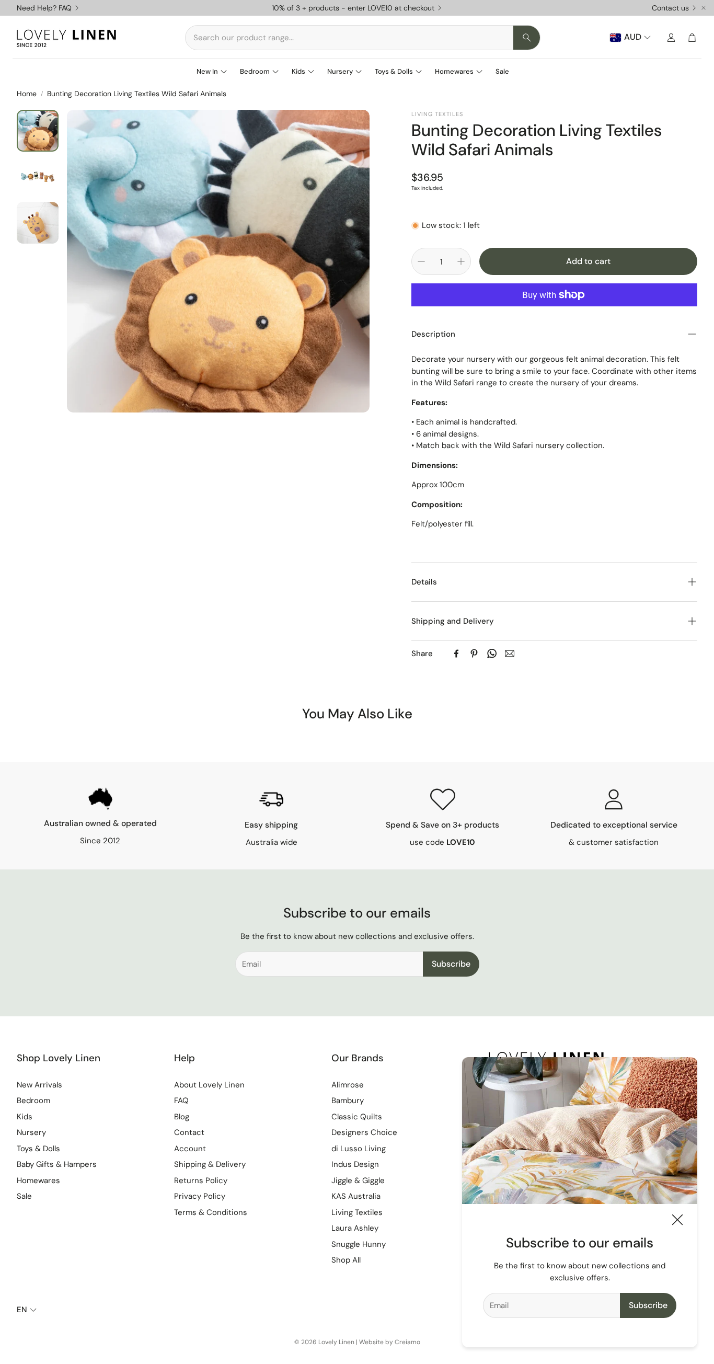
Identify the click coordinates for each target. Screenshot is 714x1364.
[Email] (509, 653)
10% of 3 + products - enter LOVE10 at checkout (353, 8)
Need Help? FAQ (44, 8)
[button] (363, 38)
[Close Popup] (677, 1221)
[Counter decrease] (421, 261)
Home (27, 93)
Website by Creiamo (389, 1342)
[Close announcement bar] (703, 8)
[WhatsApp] (492, 653)
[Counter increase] (461, 261)
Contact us (670, 8)
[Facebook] (456, 653)
